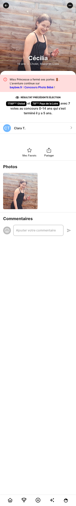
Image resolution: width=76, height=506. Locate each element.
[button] (6, 5)
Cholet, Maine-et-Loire (44, 63)
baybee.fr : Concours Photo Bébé (31, 87)
